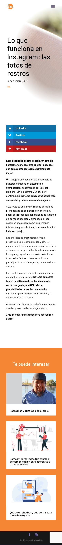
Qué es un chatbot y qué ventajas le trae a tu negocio (31, 514)
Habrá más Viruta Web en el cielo (29, 410)
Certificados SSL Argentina (31, 540)
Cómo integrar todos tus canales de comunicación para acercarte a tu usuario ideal (30, 461)
